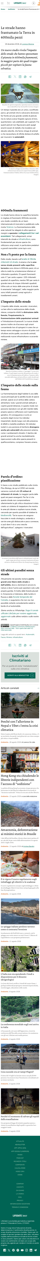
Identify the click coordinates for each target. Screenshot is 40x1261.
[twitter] (9, 1250)
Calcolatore (20, 1168)
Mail (20, 1197)
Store (11, 3)
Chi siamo (20, 1190)
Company (20, 1184)
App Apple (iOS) (20, 1148)
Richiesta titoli (20, 1161)
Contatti (20, 1187)
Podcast (20, 1158)
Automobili (30, 634)
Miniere (9, 637)
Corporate (20, 1165)
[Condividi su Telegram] (30, 76)
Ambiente (4, 742)
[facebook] (4, 1250)
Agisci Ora (20, 1171)
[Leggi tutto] (37, 688)
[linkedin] (31, 1250)
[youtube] (22, 1250)
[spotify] (18, 1250)
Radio (20, 1155)
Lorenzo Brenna (28, 44)
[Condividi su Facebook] (10, 76)
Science (10, 227)
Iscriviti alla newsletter (18, 675)
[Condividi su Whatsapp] (25, 76)
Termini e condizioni (20, 1207)
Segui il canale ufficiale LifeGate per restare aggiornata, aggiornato (19, 613)
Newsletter (20, 1145)
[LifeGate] (20, 3)
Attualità (20, 1141)
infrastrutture (24, 239)
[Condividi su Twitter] (15, 76)
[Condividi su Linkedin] (20, 76)
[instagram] (26, 1250)
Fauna (3, 637)
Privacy (20, 1201)
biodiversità (6, 515)
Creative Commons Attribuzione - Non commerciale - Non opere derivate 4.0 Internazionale (18, 628)
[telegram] (35, 1250)
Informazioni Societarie (20, 1204)
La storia (20, 1194)
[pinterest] (13, 1250)
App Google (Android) (20, 1151)
